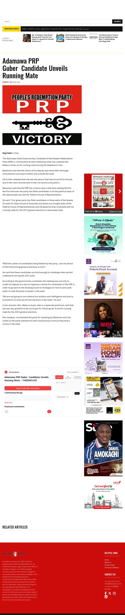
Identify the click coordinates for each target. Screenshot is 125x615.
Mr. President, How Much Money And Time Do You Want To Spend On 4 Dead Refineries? (42, 38)
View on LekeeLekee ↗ (73, 372)
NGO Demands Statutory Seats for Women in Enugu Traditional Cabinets (76, 37)
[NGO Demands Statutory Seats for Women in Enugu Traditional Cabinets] (60, 38)
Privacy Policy (110, 565)
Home (107, 560)
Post (77, 393)
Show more (8, 402)
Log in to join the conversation (28, 388)
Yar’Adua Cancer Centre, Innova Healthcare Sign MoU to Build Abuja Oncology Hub (109, 38)
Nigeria (5, 82)
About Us (108, 562)
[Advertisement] (42, 348)
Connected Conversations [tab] (78, 377)
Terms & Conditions (112, 567)
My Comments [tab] (68, 377)
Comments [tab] (59, 377)
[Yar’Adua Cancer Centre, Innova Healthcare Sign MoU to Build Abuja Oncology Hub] (93, 38)
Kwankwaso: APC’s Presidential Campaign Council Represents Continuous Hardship (57, 29)
